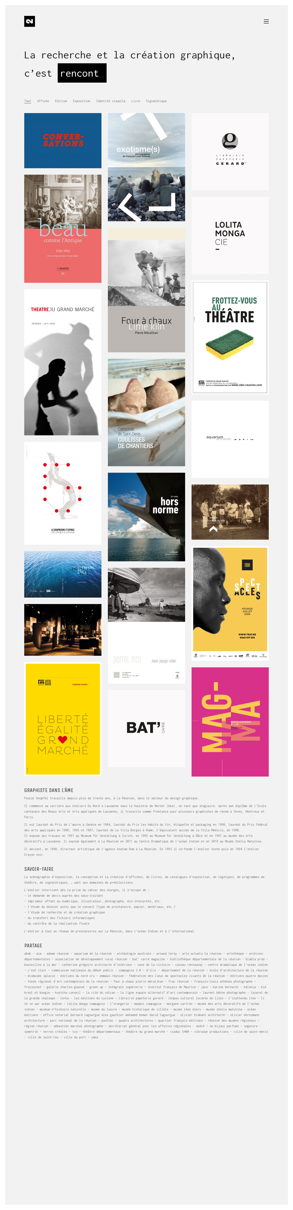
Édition (61, 101)
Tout (27, 101)
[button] (266, 21)
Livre (135, 101)
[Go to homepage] (29, 21)
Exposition (81, 101)
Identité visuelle (110, 101)
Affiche (43, 101)
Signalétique (156, 101)
